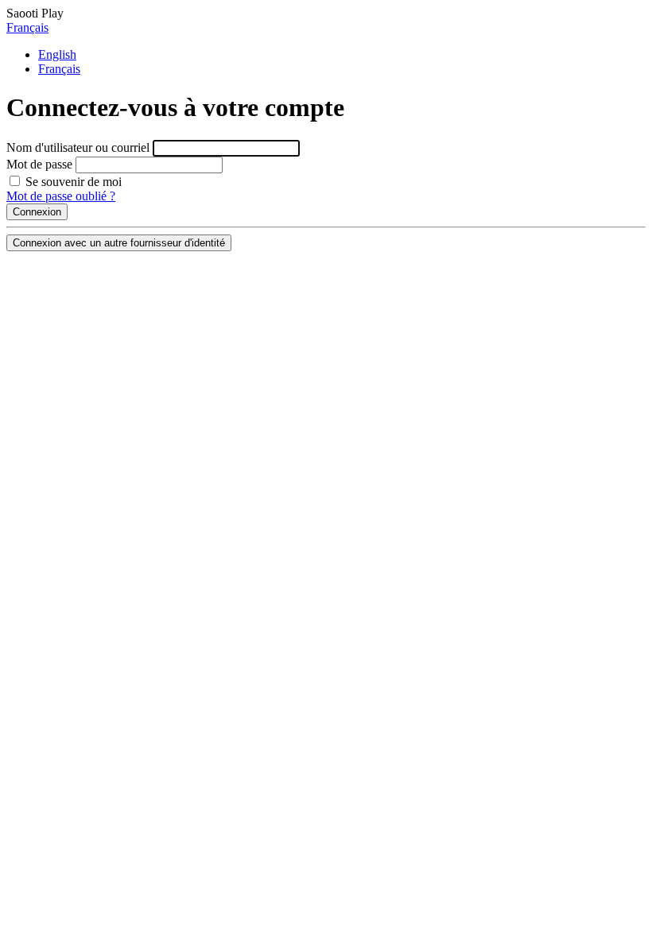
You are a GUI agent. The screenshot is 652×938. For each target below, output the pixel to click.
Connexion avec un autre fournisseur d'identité (119, 243)
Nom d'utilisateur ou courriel (77, 147)
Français (27, 27)
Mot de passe (39, 164)
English (57, 54)
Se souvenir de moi (72, 181)
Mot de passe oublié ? (60, 196)
